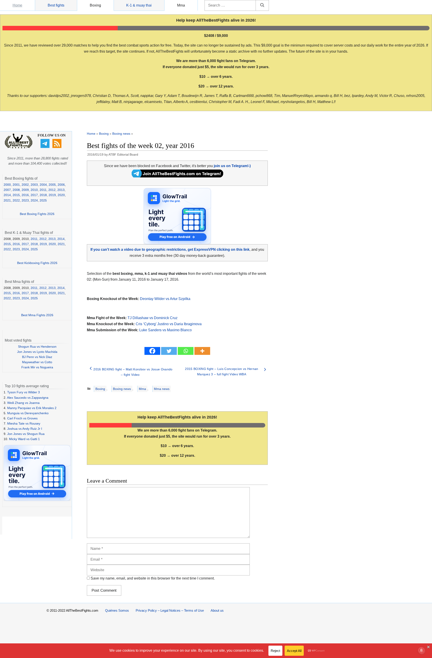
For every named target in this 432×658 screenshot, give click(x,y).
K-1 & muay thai (139, 5)
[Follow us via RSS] (57, 147)
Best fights (56, 5)
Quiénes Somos (117, 610)
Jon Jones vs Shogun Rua (26, 434)
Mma (181, 5)
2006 (61, 184)
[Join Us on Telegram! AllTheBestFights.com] (177, 176)
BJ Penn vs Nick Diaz (37, 357)
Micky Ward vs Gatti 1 (24, 439)
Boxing (95, 5)
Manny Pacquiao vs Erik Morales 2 (31, 408)
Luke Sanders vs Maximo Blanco (165, 330)
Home (17, 5)
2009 (25, 190)
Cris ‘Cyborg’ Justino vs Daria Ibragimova (169, 324)
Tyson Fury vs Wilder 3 (23, 392)
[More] (202, 351)
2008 (16, 190)
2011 (43, 190)
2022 (16, 200)
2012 (52, 190)
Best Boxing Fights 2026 (37, 214)
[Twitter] (169, 351)
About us (217, 610)
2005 (52, 184)
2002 (25, 184)
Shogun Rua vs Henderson (37, 346)
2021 (7, 200)
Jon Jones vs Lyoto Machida (37, 352)
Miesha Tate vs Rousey (23, 423)
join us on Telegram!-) (232, 166)
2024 (34, 200)
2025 (43, 200)
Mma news (161, 389)
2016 (25, 195)
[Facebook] (152, 351)
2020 (61, 195)
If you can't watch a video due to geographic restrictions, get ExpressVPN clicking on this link (170, 249)
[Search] (262, 5)
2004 (43, 184)
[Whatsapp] (186, 351)
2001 (16, 184)
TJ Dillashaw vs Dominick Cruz (153, 318)
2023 (25, 200)
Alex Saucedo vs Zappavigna (27, 397)
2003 (34, 184)
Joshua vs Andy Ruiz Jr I (24, 428)
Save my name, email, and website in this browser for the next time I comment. (153, 578)
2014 (7, 195)
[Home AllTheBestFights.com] (18, 147)
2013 (61, 190)
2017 (34, 195)
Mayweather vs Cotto (37, 362)
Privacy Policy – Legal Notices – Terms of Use (170, 610)
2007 (7, 190)
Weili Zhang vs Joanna (23, 403)
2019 (52, 195)
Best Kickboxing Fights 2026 (37, 263)
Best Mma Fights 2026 (37, 315)
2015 (16, 195)
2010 (34, 190)
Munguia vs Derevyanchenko (28, 413)
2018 (43, 195)
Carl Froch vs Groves (22, 418)
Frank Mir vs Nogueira (37, 367)
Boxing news (121, 133)
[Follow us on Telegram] (45, 147)
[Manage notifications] (421, 650)
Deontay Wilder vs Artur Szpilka (165, 299)
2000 (7, 184)
